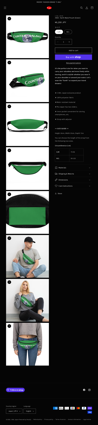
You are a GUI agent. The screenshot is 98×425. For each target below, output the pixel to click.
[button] (5, 7)
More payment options (73, 63)
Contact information (74, 419)
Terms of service (61, 419)
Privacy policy (48, 419)
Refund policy (37, 419)
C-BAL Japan (15, 419)
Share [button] (60, 193)
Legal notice (87, 419)
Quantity (58, 37)
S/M (58, 32)
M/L (68, 32)
